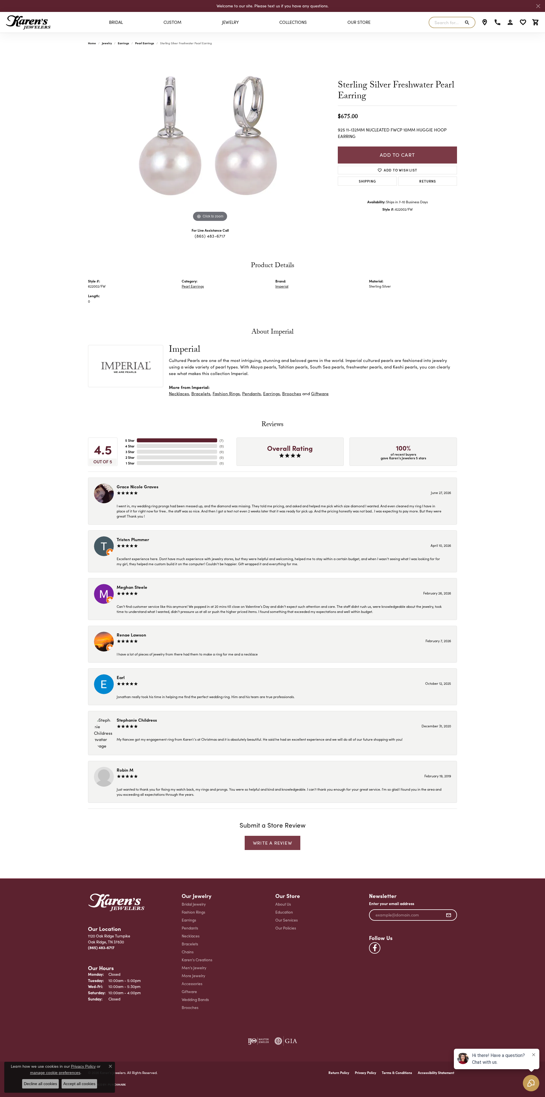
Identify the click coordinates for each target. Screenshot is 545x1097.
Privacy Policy (365, 1072)
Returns (427, 181)
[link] (484, 22)
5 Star (130, 440)
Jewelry (230, 22)
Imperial (281, 286)
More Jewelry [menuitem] (193, 975)
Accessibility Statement (436, 1072)
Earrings (123, 43)
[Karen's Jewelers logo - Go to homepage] (28, 22)
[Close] (538, 6)
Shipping (367, 181)
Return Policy (338, 1072)
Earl (121, 677)
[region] (210, 138)
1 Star (130, 463)
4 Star (130, 446)
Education (284, 912)
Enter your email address (391, 903)
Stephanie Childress (137, 720)
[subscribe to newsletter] (448, 915)
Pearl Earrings (144, 43)
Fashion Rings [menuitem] (193, 912)
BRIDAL (116, 22)
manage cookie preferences (55, 1072)
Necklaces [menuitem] (191, 936)
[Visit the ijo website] (258, 1041)
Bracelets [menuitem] (190, 944)
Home (92, 43)
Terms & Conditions (397, 1072)
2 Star (130, 457)
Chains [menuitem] (188, 951)
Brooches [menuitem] (190, 1007)
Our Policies (285, 928)
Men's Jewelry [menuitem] (194, 967)
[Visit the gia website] (285, 1041)
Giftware (320, 393)
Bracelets (200, 393)
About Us (283, 904)
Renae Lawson (131, 635)
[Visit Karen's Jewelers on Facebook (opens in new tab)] (374, 948)
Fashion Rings (226, 393)
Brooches (291, 393)
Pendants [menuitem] (190, 928)
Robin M (125, 770)
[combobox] (445, 22)
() (221, 440)
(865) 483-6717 (210, 236)
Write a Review (272, 843)
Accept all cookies (79, 1083)
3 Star (130, 451)
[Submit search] (468, 22)
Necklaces (179, 393)
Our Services (286, 920)
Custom (172, 22)
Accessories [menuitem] (192, 983)
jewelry (107, 43)
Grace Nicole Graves (137, 486)
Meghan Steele (132, 587)
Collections (293, 22)
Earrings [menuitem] (189, 920)
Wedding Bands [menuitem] (195, 999)
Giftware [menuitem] (189, 991)
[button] (510, 22)
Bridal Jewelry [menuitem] (194, 904)
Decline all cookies (40, 1083)
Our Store (358, 22)
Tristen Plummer (133, 539)
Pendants (251, 393)
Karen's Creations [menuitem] (197, 959)
